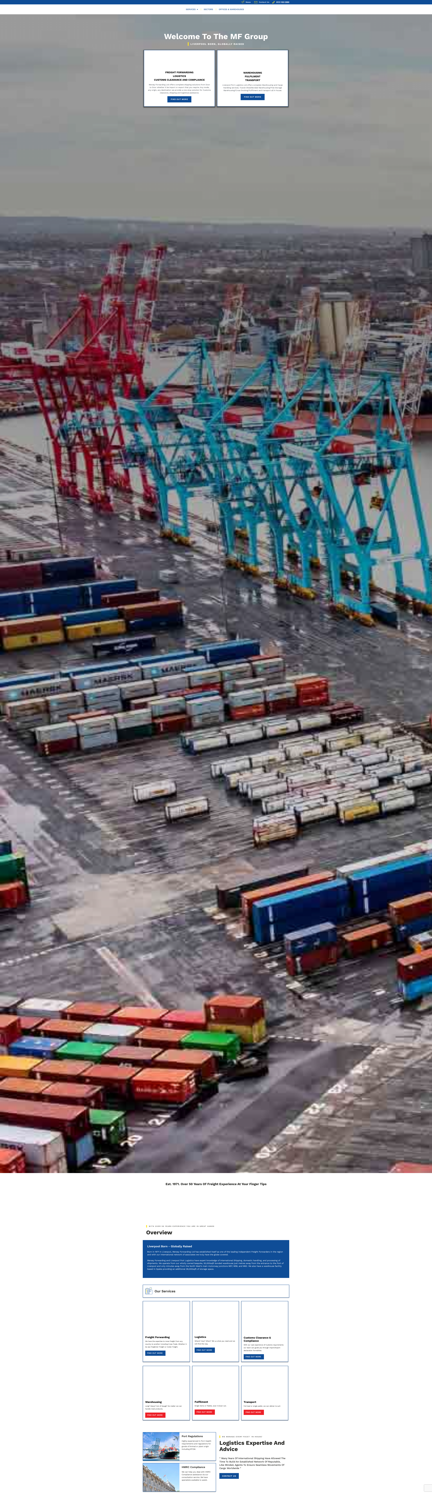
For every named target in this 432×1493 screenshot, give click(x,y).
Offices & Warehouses (231, 9)
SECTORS (208, 9)
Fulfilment (201, 1401)
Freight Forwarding (157, 1337)
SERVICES (191, 9)
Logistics (200, 1337)
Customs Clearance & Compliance (257, 1339)
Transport (250, 1402)
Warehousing (153, 1402)
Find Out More (179, 99)
